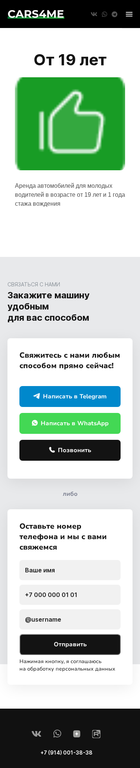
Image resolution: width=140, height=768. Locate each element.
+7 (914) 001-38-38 (66, 752)
